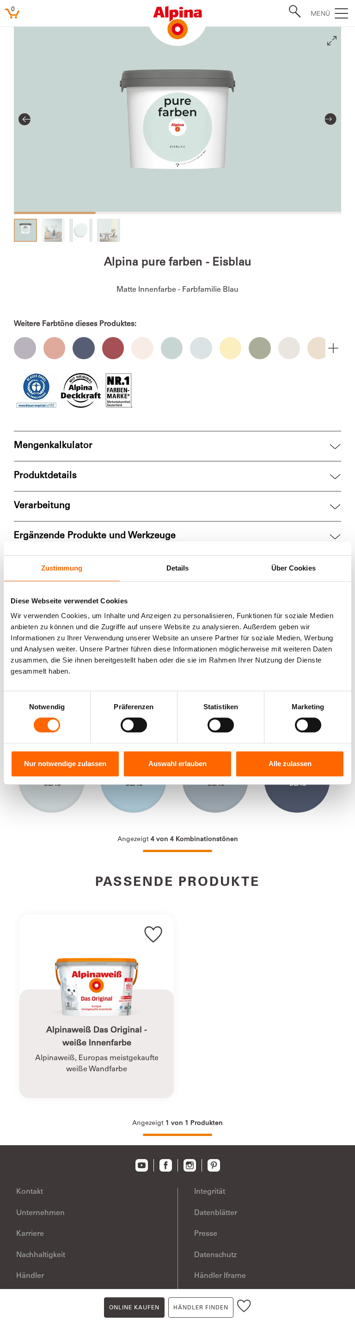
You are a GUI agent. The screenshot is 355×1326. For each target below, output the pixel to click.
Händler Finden (200, 1308)
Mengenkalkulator (53, 446)
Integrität (209, 1192)
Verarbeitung (42, 506)
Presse (205, 1234)
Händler (30, 1276)
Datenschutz (215, 1255)
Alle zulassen (290, 763)
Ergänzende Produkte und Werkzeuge (95, 536)
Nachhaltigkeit (40, 1255)
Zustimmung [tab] (61, 568)
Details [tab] (177, 568)
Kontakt (29, 1192)
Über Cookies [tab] (293, 568)
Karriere (30, 1234)
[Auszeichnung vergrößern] (36, 390)
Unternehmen (40, 1213)
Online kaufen (134, 1308)
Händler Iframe (220, 1276)
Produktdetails (45, 476)
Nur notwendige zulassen (65, 763)
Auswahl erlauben (177, 763)
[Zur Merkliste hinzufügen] (244, 1307)
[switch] (134, 725)
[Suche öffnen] (292, 12)
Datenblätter (215, 1213)
